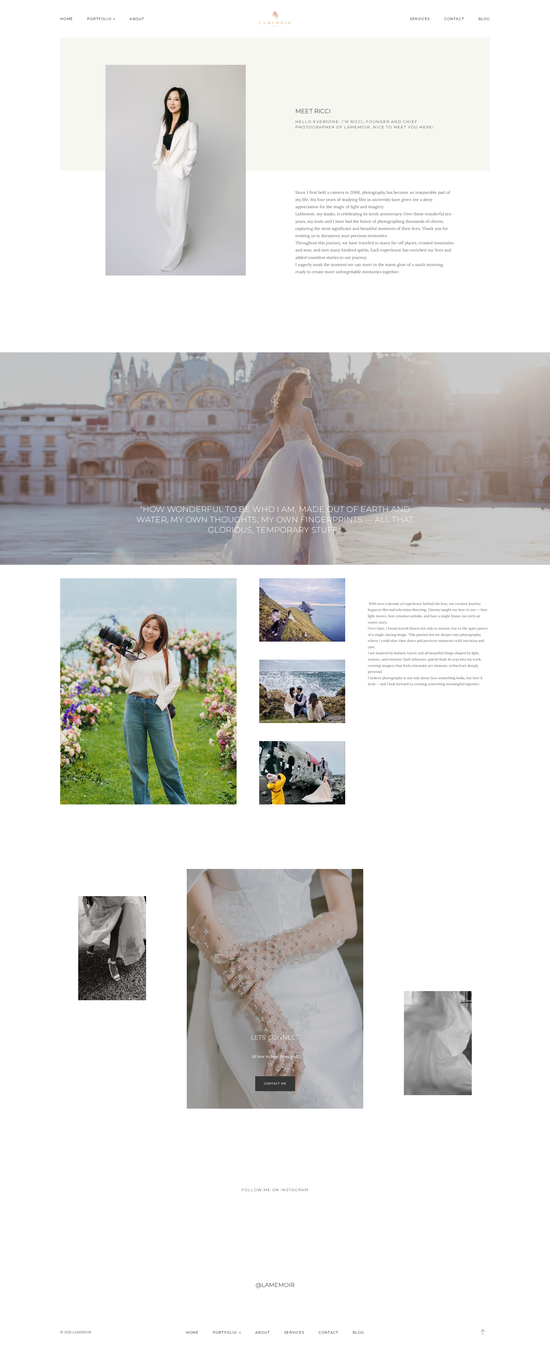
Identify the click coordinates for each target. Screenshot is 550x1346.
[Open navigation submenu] (114, 19)
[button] (483, 1332)
